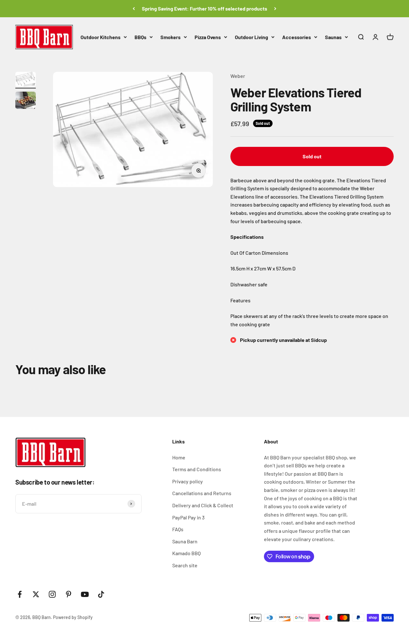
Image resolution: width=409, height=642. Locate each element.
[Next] (275, 8)
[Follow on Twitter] (36, 594)
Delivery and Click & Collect (202, 505)
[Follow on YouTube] (85, 594)
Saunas (333, 37)
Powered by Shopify (73, 617)
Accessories (296, 37)
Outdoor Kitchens (100, 37)
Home (178, 457)
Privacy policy (187, 481)
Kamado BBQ (186, 553)
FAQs (177, 529)
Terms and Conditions (196, 469)
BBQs (140, 37)
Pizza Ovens (208, 37)
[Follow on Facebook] (19, 594)
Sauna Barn (184, 541)
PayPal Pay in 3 (188, 517)
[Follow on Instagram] (52, 594)
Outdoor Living (251, 37)
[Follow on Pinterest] (68, 594)
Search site (184, 565)
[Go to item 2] (25, 101)
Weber (237, 76)
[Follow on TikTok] (101, 594)
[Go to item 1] (25, 80)
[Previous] (134, 8)
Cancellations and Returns (201, 493)
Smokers (170, 37)
